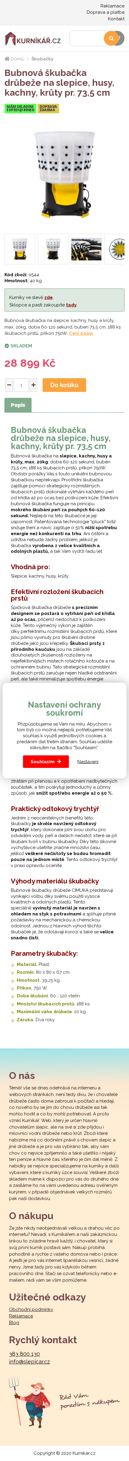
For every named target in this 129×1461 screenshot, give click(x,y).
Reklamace (112, 6)
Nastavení (87, 761)
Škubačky (42, 59)
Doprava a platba (105, 12)
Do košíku (64, 385)
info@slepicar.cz (29, 1361)
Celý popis (81, 333)
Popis (18, 405)
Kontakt (116, 19)
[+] (33, 385)
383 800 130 (24, 1354)
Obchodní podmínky (31, 1309)
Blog (14, 1322)
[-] (9, 385)
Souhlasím (43, 761)
